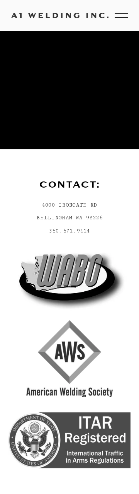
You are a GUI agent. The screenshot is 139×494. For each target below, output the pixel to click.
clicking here (25, 122)
